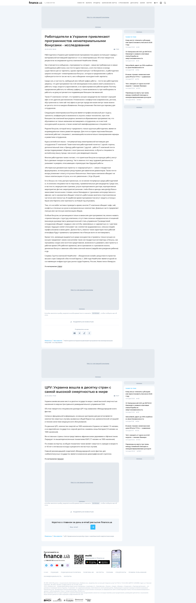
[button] (92, 527)
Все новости (58, 340)
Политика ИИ (88, 572)
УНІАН (59, 266)
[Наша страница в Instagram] (67, 565)
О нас (46, 572)
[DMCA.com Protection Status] (47, 602)
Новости (80, 3)
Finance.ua (48, 340)
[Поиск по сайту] (165, 3)
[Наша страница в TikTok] (62, 565)
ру (157, 3)
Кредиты (96, 3)
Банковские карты (109, 3)
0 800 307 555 (50, 3)
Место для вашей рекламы (98, 17)
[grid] (98, 444)
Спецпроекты (120, 572)
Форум (149, 3)
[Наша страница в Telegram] (46, 565)
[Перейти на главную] (35, 2)
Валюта (89, 3)
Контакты (68, 576)
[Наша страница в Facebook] (51, 565)
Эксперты (100, 572)
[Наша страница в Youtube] (57, 565)
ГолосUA (60, 459)
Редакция (54, 572)
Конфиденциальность (52, 576)
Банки (142, 3)
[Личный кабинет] (161, 3)
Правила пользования (137, 572)
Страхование (124, 3)
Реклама (109, 572)
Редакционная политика (71, 572)
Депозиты (134, 3)
